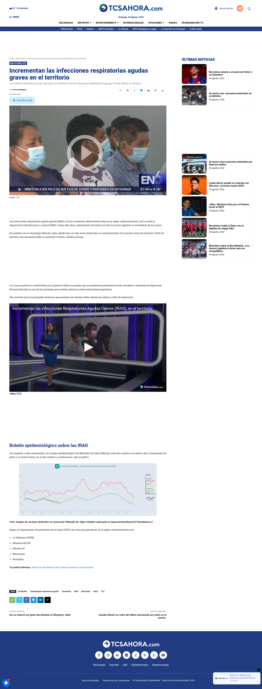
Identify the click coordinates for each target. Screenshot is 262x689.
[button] (249, 8)
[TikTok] (135, 655)
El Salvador (22, 591)
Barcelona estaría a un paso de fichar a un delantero (230, 73)
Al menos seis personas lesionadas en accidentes (230, 95)
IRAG (76, 591)
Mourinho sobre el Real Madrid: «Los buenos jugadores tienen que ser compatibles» (229, 248)
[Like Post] (162, 91)
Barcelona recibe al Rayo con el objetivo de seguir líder (226, 227)
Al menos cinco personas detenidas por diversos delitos (230, 163)
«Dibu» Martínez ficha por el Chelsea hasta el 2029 (229, 206)
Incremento (66, 591)
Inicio (11, 59)
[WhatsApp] (120, 91)
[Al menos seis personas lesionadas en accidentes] (194, 95)
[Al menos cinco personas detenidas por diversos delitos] (194, 164)
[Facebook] (134, 91)
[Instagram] (108, 655)
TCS (102, 591)
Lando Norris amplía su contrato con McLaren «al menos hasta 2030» (229, 184)
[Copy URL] (155, 91)
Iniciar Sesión (225, 8)
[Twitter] (127, 91)
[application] (88, 347)
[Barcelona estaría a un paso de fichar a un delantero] (194, 74)
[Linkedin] (148, 91)
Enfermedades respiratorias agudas (44, 591)
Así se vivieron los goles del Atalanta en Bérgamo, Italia (40, 614)
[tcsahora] (131, 8)
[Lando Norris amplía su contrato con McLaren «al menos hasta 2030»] (194, 185)
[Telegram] (141, 91)
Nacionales (21, 59)
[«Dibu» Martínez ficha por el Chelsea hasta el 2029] (194, 206)
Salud (95, 591)
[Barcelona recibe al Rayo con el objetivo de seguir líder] (194, 228)
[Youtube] (163, 655)
